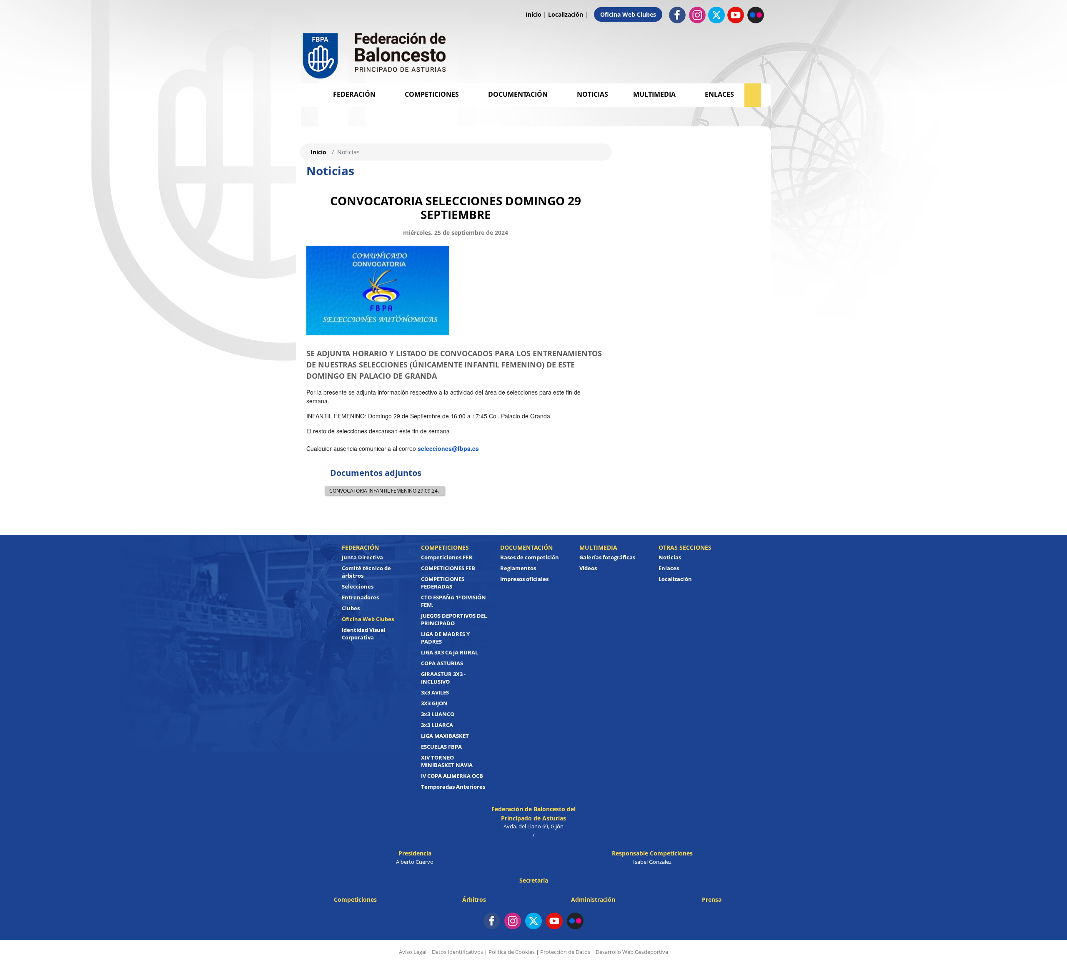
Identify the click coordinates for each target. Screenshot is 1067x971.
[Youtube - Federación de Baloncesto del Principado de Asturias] (735, 14)
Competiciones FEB (446, 557)
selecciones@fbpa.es (448, 448)
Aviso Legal (412, 952)
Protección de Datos (565, 952)
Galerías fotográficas (607, 557)
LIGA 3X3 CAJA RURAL (449, 652)
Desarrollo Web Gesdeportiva (632, 952)
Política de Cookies (511, 952)
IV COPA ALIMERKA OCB (452, 776)
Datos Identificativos (457, 952)
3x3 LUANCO (437, 714)
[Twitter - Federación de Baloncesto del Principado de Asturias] (716, 15)
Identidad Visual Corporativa (364, 633)
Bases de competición (529, 557)
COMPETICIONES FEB (448, 568)
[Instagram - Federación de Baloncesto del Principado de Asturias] (697, 14)
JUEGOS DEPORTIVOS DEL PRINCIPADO (454, 619)
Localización (565, 14)
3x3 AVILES (435, 692)
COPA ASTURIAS (442, 663)
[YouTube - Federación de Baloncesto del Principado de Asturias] (554, 921)
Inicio (533, 14)
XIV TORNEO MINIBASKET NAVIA (447, 761)
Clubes (351, 608)
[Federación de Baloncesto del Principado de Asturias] (375, 53)
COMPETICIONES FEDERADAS (442, 582)
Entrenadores (360, 597)
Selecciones (357, 586)
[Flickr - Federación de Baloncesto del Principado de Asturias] (755, 14)
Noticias (592, 94)
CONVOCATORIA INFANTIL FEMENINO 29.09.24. (384, 490)
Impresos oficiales (524, 579)
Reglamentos (518, 568)
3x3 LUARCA (437, 725)
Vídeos (588, 568)
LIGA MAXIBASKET (445, 736)
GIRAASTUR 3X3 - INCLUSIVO (443, 677)
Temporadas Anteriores (453, 786)
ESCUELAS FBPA (441, 746)
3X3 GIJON (434, 703)
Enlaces (719, 94)
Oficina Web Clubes (628, 14)
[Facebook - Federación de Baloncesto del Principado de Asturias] (677, 14)
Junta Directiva (362, 557)
